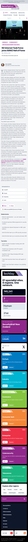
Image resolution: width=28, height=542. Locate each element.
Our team (5, 523)
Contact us (5, 508)
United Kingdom (12, 492)
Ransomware (22, 15)
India (21, 489)
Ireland (4, 492)
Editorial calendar (7, 511)
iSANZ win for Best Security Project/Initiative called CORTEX (13, 161)
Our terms (5, 526)
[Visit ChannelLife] (9, 373)
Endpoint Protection (7, 15)
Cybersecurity (21, 12)
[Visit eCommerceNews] (9, 392)
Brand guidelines (6, 505)
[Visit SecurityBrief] (9, 448)
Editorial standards (7, 514)
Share (5, 205)
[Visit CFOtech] (9, 354)
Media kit (11, 367)
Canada (15, 489)
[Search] (20, 18)
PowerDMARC (20, 540)
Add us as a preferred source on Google (13, 209)
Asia (4, 489)
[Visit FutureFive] (9, 411)
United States (21, 492)
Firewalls (16, 15)
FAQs (4, 517)
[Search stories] (24, 499)
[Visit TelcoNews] (9, 468)
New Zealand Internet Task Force (11, 44)
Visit (4, 367)
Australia (10, 489)
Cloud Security (13, 12)
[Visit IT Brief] (9, 430)
